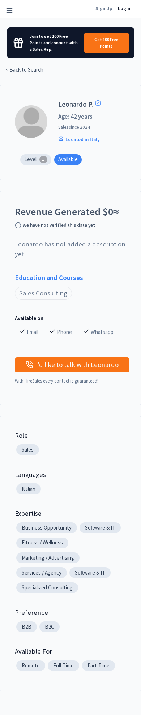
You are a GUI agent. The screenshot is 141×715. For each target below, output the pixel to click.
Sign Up (103, 8)
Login (124, 8)
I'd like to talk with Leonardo (77, 364)
